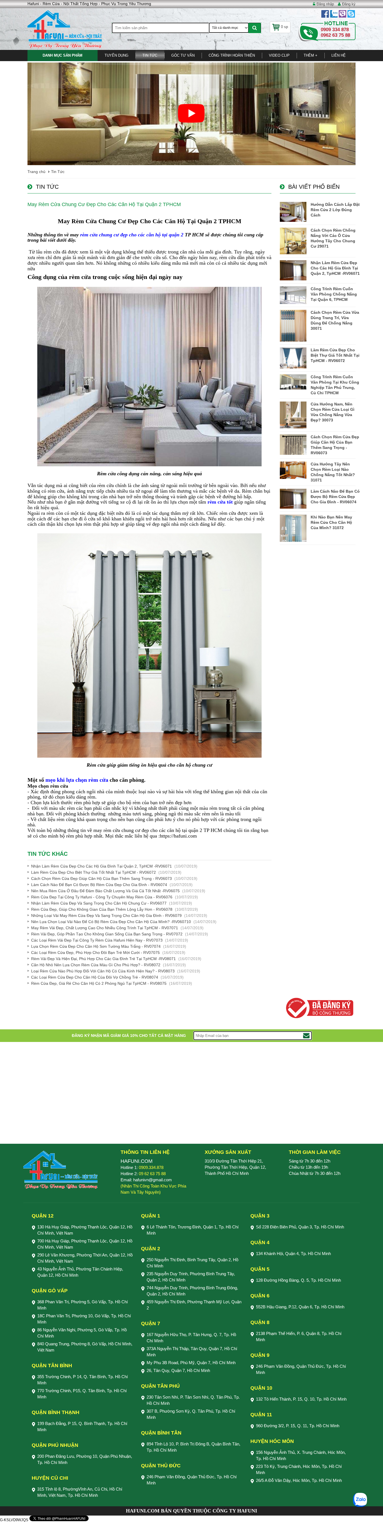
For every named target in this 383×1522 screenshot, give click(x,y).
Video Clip (279, 55)
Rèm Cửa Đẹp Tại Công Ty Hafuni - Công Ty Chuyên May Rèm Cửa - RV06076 (101, 897)
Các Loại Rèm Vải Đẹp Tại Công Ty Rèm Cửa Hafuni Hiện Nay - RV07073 (97, 940)
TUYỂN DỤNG (116, 55)
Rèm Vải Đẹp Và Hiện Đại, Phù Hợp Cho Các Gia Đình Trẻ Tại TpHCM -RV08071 (103, 958)
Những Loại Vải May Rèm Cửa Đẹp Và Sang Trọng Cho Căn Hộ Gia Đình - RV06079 (106, 915)
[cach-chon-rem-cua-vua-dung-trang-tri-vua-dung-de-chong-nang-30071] (293, 326)
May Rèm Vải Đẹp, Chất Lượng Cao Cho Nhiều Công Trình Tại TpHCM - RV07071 (104, 928)
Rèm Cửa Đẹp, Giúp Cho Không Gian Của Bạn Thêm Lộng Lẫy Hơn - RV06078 (101, 909)
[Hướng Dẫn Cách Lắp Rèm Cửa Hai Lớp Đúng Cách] (293, 212)
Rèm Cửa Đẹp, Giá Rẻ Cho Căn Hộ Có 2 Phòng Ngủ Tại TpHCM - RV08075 (99, 983)
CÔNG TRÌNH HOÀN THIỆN (232, 55)
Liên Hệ (338, 55)
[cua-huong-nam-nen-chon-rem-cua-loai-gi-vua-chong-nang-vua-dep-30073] (293, 415)
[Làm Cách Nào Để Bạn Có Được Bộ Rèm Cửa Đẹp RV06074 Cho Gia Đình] (293, 499)
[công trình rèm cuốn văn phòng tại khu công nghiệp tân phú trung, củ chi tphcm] (293, 381)
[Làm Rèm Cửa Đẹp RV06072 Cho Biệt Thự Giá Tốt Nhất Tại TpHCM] (293, 357)
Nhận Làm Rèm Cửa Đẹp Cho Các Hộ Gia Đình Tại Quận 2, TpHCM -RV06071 (101, 866)
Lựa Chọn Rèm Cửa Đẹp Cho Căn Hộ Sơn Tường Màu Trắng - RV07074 (96, 946)
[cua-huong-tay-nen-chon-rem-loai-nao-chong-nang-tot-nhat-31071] (293, 470)
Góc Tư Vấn (183, 55)
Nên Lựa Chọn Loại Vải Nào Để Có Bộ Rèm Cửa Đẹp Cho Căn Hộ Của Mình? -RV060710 (111, 921)
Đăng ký (349, 4)
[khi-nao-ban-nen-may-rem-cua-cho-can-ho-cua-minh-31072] (293, 528)
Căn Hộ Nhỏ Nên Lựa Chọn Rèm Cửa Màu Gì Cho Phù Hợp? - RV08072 (95, 965)
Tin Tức (149, 55)
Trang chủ (36, 171)
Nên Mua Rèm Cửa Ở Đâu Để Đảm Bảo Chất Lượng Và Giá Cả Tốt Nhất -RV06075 (105, 891)
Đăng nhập (325, 4)
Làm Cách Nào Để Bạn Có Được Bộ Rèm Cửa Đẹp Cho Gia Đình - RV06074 (99, 884)
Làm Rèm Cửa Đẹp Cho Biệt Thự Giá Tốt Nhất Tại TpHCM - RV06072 (93, 872)
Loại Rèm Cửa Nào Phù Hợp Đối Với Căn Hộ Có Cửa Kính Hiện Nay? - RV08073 (103, 971)
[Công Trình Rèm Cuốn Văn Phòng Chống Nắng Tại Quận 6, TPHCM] (293, 295)
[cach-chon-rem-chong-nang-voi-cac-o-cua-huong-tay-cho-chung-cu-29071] (293, 241)
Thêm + (310, 55)
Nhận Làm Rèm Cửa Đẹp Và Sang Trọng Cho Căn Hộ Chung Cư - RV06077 (99, 903)
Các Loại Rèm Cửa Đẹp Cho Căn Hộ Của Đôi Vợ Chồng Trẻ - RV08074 (94, 977)
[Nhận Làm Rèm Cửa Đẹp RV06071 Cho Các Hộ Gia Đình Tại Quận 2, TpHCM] (293, 270)
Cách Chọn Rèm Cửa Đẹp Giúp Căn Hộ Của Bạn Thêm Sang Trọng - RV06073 (101, 878)
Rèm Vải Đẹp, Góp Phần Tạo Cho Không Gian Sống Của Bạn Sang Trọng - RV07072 (107, 934)
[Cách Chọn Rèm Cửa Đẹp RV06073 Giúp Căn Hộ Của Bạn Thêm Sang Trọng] (293, 444)
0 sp (284, 27)
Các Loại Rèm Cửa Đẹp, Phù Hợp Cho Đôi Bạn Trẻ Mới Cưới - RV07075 (95, 952)
